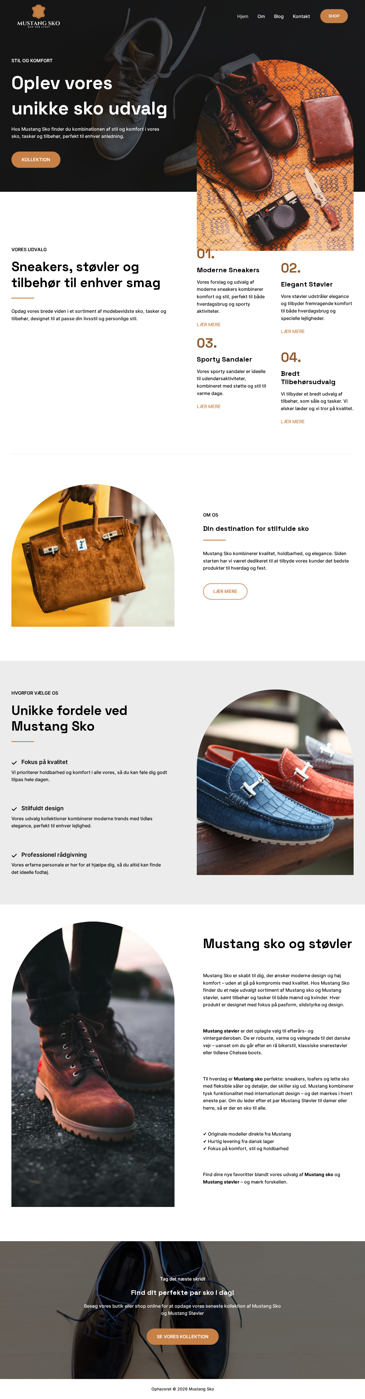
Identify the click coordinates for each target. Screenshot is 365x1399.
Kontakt (301, 16)
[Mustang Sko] (38, 16)
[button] (334, 16)
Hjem (242, 16)
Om (261, 16)
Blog (279, 16)
